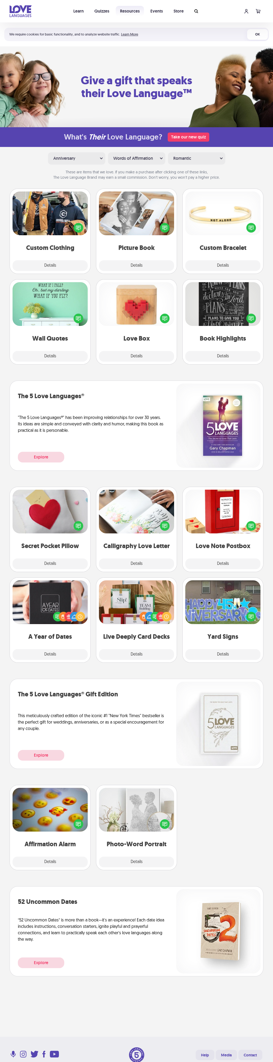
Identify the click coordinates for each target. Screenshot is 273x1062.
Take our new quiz (188, 137)
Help (205, 1055)
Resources (130, 11)
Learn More (129, 34)
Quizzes (101, 11)
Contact (250, 1055)
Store (179, 11)
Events (156, 11)
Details (50, 265)
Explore (41, 457)
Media (226, 1055)
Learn (78, 11)
